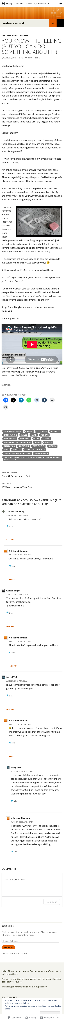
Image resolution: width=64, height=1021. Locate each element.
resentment (38, 446)
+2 (22, 58)
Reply (11, 540)
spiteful (17, 450)
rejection (24, 446)
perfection (9, 446)
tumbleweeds (41, 453)
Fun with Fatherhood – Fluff (16, 474)
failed (24, 435)
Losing (46, 439)
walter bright (13, 590)
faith (34, 435)
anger (29, 431)
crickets (55, 431)
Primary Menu (60, 23)
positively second (13, 23)
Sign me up (8, 947)
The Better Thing (15, 511)
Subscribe (8, 926)
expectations (10, 435)
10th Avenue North (13, 431)
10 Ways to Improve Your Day (17, 485)
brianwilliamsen (19, 551)
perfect (48, 442)
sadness (52, 446)
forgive (44, 435)
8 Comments (34, 58)
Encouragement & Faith (15, 35)
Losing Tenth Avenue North (17, 442)
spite (6, 450)
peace (37, 442)
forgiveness (10, 439)
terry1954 (11, 677)
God (36, 439)
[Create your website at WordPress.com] (32, 3)
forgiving (25, 439)
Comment (52, 902)
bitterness (42, 431)
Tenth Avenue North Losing (17, 453)
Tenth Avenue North (35, 450)
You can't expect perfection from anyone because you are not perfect (32, 458)
